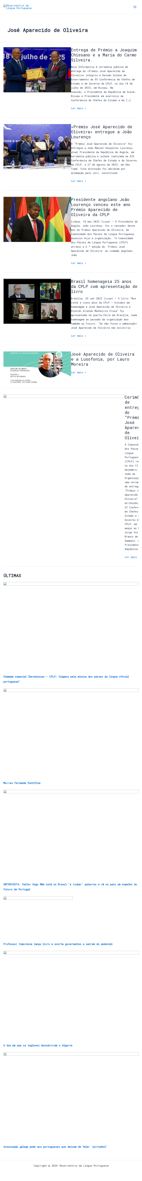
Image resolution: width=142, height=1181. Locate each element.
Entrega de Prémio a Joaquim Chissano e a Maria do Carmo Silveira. (104, 54)
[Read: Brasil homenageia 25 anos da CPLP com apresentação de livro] (37, 301)
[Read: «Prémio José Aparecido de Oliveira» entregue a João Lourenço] (37, 146)
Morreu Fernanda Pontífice (22, 783)
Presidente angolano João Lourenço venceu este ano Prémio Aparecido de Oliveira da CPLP (100, 207)
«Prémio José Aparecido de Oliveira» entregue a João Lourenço (101, 131)
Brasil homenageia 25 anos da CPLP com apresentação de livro (104, 286)
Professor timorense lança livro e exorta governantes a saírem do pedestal (58, 944)
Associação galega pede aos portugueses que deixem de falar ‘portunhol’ (55, 1146)
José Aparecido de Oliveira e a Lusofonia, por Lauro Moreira (102, 359)
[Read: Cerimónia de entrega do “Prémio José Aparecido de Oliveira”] (64, 421)
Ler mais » (78, 108)
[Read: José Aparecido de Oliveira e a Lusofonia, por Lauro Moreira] (37, 367)
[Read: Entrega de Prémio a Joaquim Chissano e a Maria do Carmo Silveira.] (37, 69)
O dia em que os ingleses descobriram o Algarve (37, 1045)
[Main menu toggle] (135, 7)
